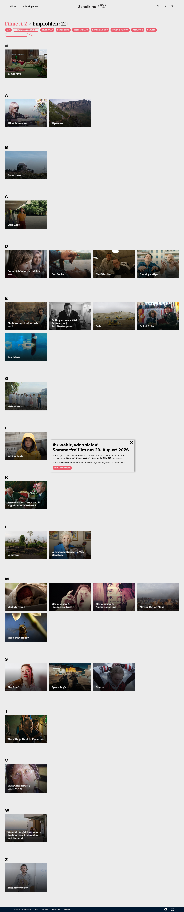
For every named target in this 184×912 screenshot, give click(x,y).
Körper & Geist (100, 30)
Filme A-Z (16, 23)
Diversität (47, 30)
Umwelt (151, 30)
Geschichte (63, 30)
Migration (137, 30)
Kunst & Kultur (120, 30)
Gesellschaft (80, 30)
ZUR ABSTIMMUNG (62, 468)
